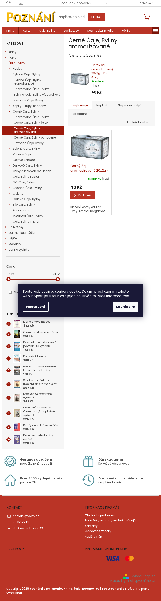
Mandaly (15, 244)
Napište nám (94, 536)
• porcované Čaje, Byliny (31, 89)
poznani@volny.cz (26, 516)
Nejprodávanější (129, 105)
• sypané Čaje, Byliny (29, 100)
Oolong (18, 193)
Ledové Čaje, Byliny (26, 199)
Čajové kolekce (24, 160)
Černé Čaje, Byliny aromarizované (27, 130)
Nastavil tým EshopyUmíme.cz (132, 581)
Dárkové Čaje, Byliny (27, 165)
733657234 (21, 522)
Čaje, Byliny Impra (26, 222)
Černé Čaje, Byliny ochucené (35, 137)
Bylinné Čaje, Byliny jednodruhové (27, 82)
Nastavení (35, 306)
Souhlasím (125, 306)
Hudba (17, 69)
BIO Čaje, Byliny (24, 182)
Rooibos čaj (21, 210)
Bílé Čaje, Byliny (24, 205)
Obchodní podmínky (76, 3)
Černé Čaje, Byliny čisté (31, 123)
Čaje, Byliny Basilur (26, 177)
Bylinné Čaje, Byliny (26, 74)
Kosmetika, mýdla (22, 233)
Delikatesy (16, 227)
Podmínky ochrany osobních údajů (110, 520)
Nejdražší (102, 105)
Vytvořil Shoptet (143, 576)
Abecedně (80, 114)
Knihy (12, 52)
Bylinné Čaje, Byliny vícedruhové (37, 94)
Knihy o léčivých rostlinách (32, 171)
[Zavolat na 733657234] (12, 3)
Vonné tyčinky (19, 250)
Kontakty (91, 526)
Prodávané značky (98, 531)
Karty (12, 57)
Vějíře (13, 238)
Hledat (96, 17)
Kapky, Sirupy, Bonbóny (29, 106)
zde (126, 296)
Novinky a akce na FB (28, 528)
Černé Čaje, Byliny (26, 111)
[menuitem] (10, 30)
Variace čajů (22, 154)
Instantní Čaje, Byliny (28, 216)
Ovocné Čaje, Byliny (27, 188)
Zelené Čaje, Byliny (26, 148)
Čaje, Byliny (17, 63)
